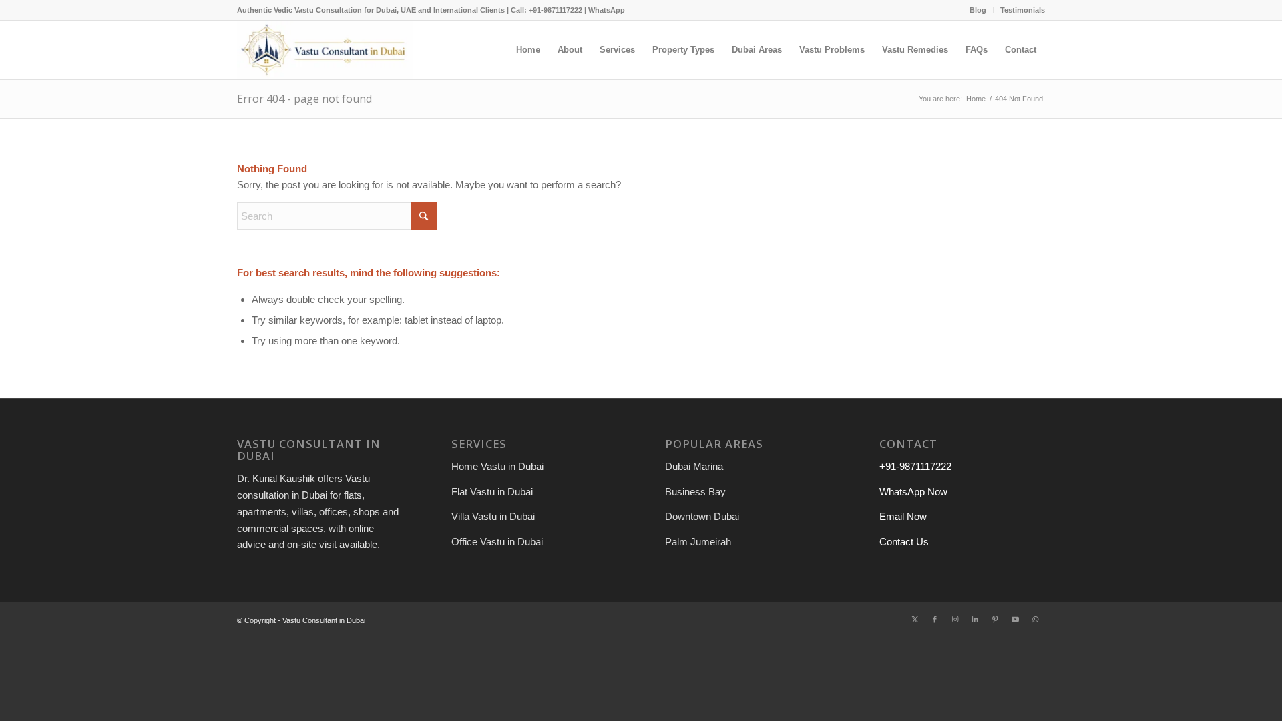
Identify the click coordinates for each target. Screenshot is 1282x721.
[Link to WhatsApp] (1035, 619)
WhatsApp (606, 10)
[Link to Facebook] (935, 619)
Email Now (903, 516)
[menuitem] (978, 10)
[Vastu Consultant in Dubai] (325, 50)
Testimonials (1022, 10)
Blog (978, 10)
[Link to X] (915, 619)
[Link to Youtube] (1015, 619)
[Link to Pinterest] (995, 619)
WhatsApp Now (913, 491)
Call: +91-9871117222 (546, 10)
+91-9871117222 (915, 466)
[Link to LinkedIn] (975, 619)
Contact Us (904, 541)
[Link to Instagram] (955, 619)
